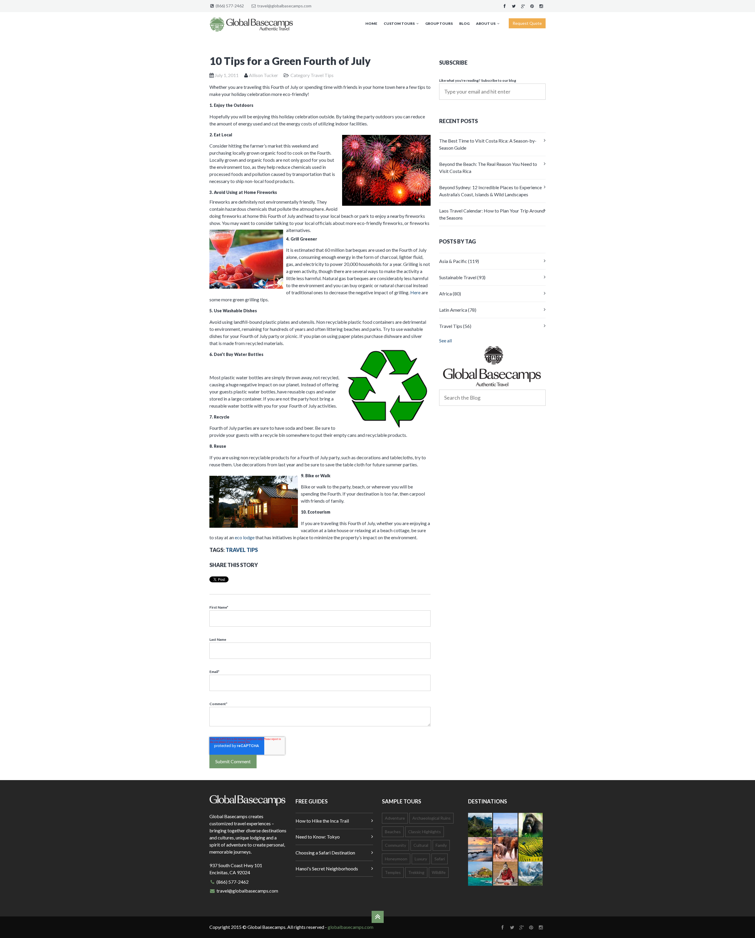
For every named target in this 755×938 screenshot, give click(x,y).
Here (415, 292)
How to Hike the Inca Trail (322, 820)
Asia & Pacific (459, 261)
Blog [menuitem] (464, 23)
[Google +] (523, 6)
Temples (393, 872)
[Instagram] (541, 6)
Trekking (416, 872)
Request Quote (527, 23)
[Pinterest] (532, 6)
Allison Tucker (263, 75)
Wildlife (439, 872)
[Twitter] (513, 6)
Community (395, 845)
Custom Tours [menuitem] (399, 23)
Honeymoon (396, 858)
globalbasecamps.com (350, 927)
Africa (450, 293)
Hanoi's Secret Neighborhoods (327, 868)
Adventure (395, 818)
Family (441, 845)
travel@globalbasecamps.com (284, 5)
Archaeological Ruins (431, 818)
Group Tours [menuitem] (439, 23)
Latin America (457, 310)
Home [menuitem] (371, 23)
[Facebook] (504, 6)
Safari (439, 858)
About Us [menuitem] (485, 23)
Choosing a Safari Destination (325, 852)
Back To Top (378, 917)
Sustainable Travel (462, 277)
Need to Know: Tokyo (318, 836)
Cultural (420, 845)
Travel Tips (322, 75)
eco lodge (245, 537)
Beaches (393, 831)
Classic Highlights (424, 831)
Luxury (421, 858)
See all (445, 340)
